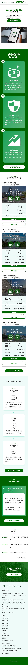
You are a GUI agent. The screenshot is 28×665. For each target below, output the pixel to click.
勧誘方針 (4, 638)
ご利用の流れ (5, 623)
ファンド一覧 (5, 618)
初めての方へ (5, 620)
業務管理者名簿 (5, 653)
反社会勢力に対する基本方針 (8, 645)
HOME (3, 615)
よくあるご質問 (5, 625)
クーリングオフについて (7, 640)
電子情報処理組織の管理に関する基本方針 (11, 648)
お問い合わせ (5, 628)
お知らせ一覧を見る (21, 557)
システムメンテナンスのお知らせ (18, 552)
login (24, 2)
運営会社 (4, 633)
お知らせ (4, 630)
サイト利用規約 (5, 635)
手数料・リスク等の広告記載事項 (9, 650)
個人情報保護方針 (6, 643)
